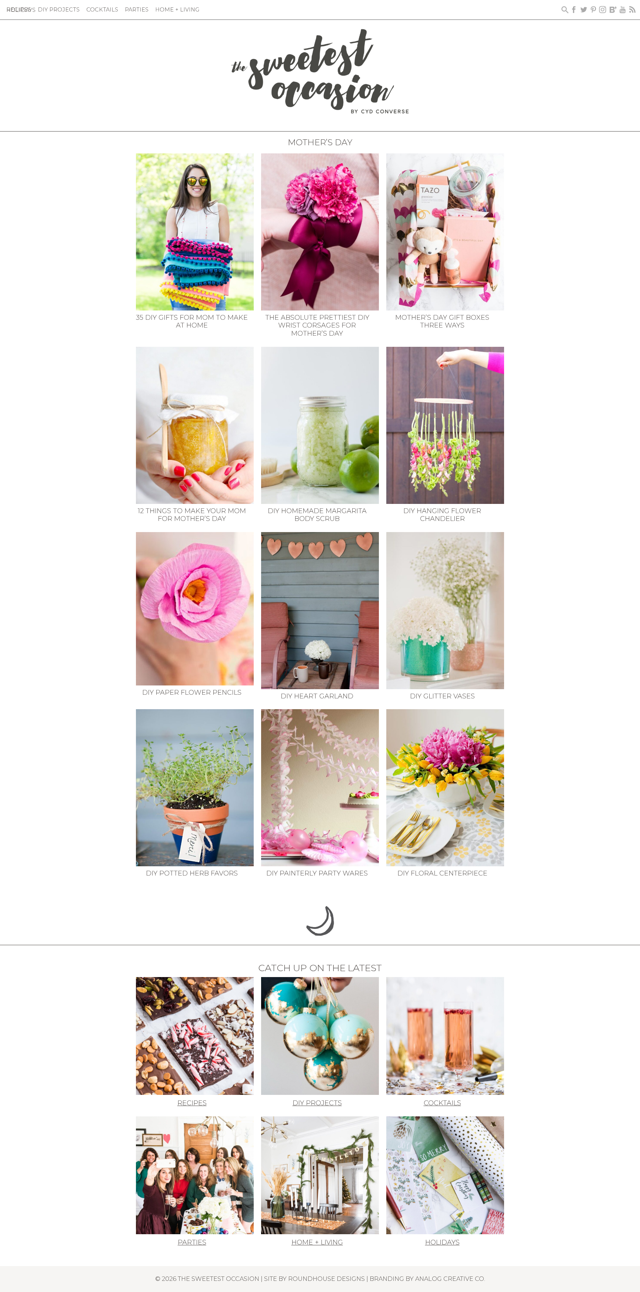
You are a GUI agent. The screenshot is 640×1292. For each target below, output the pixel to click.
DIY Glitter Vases (442, 696)
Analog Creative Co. (450, 1278)
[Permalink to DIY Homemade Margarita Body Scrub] (320, 424)
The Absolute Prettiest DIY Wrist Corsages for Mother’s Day (317, 325)
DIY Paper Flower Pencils (191, 692)
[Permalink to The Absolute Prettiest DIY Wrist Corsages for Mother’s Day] (320, 231)
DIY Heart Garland (317, 696)
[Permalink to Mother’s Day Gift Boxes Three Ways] (445, 231)
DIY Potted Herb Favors (192, 873)
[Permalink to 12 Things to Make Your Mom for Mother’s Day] (195, 424)
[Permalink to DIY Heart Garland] (320, 610)
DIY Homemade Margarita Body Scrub (317, 515)
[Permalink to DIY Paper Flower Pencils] (195, 608)
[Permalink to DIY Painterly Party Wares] (320, 787)
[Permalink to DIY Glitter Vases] (445, 610)
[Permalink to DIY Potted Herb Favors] (195, 787)
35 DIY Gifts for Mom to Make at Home (192, 321)
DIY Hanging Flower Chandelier (442, 515)
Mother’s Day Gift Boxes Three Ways (442, 321)
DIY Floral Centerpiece (442, 873)
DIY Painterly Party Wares (317, 873)
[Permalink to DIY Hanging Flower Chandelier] (445, 424)
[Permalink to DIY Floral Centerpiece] (445, 787)
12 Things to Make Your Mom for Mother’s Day (192, 515)
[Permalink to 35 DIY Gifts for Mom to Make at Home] (195, 231)
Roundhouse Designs (326, 1278)
